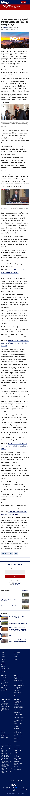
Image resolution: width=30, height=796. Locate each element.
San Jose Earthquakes (19, 694)
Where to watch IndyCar (4, 758)
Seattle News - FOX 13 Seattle (19, 740)
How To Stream (17, 747)
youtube (11, 780)
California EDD (4, 701)
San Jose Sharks (17, 692)
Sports (16, 675)
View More (25, 590)
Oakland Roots (17, 687)
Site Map (16, 766)
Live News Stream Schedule (18, 759)
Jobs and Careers (18, 750)
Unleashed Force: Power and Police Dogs (5, 709)
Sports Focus (17, 712)
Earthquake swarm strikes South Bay (9, 593)
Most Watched (5, 590)
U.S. (16, 553)
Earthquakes (4, 685)
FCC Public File (17, 768)
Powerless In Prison (5, 706)
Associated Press (12, 27)
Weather (4, 675)
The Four (16, 704)
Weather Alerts (4, 677)
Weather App (4, 689)
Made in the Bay (17, 709)
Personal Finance (5, 734)
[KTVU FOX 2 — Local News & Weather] (5, 2)
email (8, 780)
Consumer (3, 664)
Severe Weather (4, 687)
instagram (16, 780)
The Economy (4, 735)
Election (3, 671)
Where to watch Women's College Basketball (5, 765)
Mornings (17, 652)
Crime (2, 658)
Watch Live (23, 2)
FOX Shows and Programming (17, 754)
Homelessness (4, 703)
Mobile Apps (16, 761)
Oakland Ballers (17, 689)
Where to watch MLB (6, 753)
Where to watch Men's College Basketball (6, 761)
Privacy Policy (16, 583)
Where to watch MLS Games (6, 772)
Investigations (5, 699)
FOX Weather (4, 690)
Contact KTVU (17, 752)
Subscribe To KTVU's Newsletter (18, 764)
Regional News (18, 732)
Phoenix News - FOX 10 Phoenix (18, 737)
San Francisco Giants (18, 683)
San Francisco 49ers (18, 680)
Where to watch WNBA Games (6, 769)
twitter (22, 780)
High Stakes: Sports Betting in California (18, 706)
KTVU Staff (16, 748)
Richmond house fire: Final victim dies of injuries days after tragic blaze (18, 641)
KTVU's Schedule (17, 757)
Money (3, 732)
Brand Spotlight (17, 728)
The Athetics (17, 690)
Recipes (15, 659)
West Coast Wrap (5, 668)
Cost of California (5, 704)
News (17, 27)
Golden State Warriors (19, 682)
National (3, 656)
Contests (16, 658)
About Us (17, 745)
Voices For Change (18, 723)
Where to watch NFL (5, 748)
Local (2, 654)
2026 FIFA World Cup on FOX (18, 678)
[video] (25, 595)
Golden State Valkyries (19, 685)
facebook (14, 780)
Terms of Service (16, 584)
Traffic (15, 656)
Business (3, 663)
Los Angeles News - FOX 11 (18, 734)
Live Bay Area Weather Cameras (6, 679)
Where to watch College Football (4, 751)
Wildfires (3, 661)
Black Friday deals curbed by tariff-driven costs (10, 606)
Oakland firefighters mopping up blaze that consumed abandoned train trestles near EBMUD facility (18, 629)
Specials (16, 699)
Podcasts (3, 666)
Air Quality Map (4, 682)
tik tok (19, 780)
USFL (15, 695)
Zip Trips (16, 654)
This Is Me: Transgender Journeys (19, 716)
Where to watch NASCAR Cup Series (5, 755)
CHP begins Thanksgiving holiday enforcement (8, 600)
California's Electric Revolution (18, 702)
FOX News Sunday (5, 670)
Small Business (4, 737)
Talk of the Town (18, 714)
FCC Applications (17, 769)
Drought (3, 659)
